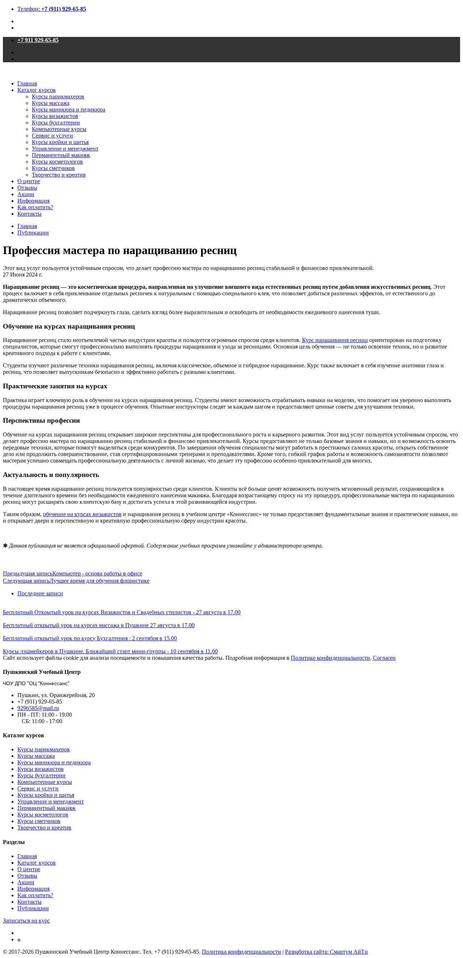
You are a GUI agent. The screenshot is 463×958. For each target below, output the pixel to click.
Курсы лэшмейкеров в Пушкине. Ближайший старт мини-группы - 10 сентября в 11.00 (110, 651)
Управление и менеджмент (65, 148)
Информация (33, 201)
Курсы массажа (50, 103)
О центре (28, 181)
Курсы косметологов (57, 162)
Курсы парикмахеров (58, 96)
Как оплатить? (35, 207)
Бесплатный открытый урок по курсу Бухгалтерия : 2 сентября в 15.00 (90, 638)
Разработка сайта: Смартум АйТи (326, 952)
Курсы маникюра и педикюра (68, 109)
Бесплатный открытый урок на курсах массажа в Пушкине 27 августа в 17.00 (99, 625)
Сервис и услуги (52, 135)
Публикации (33, 232)
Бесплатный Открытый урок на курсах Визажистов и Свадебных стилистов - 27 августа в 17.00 (122, 612)
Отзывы (27, 188)
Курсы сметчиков (53, 168)
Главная (27, 83)
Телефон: (51, 9)
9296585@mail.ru (38, 708)
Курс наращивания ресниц (335, 340)
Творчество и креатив (59, 175)
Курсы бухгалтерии (56, 122)
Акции (25, 194)
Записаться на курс (26, 920)
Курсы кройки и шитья (60, 142)
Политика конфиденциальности (241, 952)
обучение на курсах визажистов (82, 514)
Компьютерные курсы (59, 129)
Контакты (29, 214)
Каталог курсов (36, 90)
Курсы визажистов (55, 116)
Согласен (384, 658)
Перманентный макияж (61, 155)
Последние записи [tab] (40, 593)
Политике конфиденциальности (330, 658)
